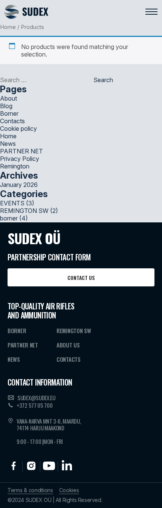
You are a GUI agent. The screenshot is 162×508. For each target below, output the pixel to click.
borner (9, 218)
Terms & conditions (30, 490)
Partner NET (23, 344)
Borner (9, 113)
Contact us (81, 278)
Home (8, 27)
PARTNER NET (21, 151)
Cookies (69, 490)
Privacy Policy (19, 158)
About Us (68, 344)
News (8, 143)
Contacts (12, 121)
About (8, 98)
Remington (14, 166)
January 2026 (19, 184)
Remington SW (74, 330)
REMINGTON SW (24, 210)
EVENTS (12, 203)
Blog (6, 106)
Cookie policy (18, 128)
